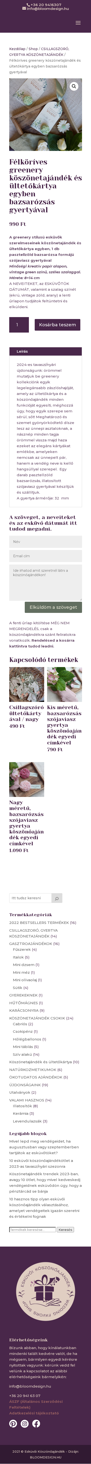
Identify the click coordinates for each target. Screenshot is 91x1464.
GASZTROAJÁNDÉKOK (30, 943)
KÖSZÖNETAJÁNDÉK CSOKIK (37, 1018)
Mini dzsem (23, 964)
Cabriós (20, 1024)
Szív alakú (22, 1054)
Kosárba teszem (57, 324)
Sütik (17, 987)
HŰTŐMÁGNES (23, 1003)
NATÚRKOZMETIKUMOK (32, 1069)
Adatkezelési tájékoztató (34, 1413)
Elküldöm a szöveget (53, 607)
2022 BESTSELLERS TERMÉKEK (39, 922)
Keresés (65, 1230)
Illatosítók (22, 1106)
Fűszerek (22, 949)
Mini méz (21, 972)
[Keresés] (57, 898)
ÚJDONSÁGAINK (25, 1085)
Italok (18, 957)
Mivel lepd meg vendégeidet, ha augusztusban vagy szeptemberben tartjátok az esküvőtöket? (44, 1147)
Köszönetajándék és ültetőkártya (40, 1062)
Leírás (22, 351)
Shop (33, 49)
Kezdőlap (17, 49)
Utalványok (19, 1092)
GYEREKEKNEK (23, 995)
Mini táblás (23, 1046)
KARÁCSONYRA (24, 1010)
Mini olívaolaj (25, 980)
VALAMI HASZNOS (26, 1100)
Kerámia (20, 1113)
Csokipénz (23, 1031)
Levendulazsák (27, 1121)
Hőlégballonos (27, 1039)
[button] (74, 86)
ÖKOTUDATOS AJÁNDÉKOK (35, 1077)
